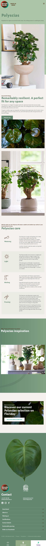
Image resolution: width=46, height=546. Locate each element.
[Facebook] (9, 503)
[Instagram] (6, 503)
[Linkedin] (2, 503)
